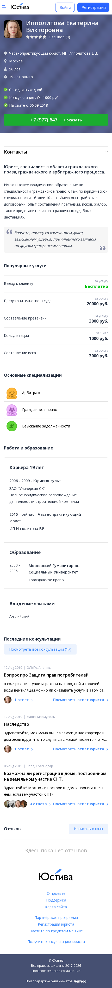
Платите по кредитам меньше (56, 930)
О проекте (56, 893)
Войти (65, 7)
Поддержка (56, 900)
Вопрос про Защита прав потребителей (46, 675)
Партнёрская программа (56, 917)
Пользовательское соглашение (56, 971)
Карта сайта (56, 906)
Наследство (16, 724)
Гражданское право (33, 411)
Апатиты (45, 667)
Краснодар (44, 766)
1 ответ (21, 699)
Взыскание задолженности (46, 426)
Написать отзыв (88, 828)
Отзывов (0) (59, 36)
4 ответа (38, 803)
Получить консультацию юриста (56, 941)
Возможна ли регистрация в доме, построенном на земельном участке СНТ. (55, 776)
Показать (73, 120)
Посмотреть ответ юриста (79, 699)
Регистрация (94, 7)
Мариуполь (46, 717)
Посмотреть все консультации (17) (40, 649)
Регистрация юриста (56, 924)
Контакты (15, 152)
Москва (16, 61)
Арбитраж (24, 394)
